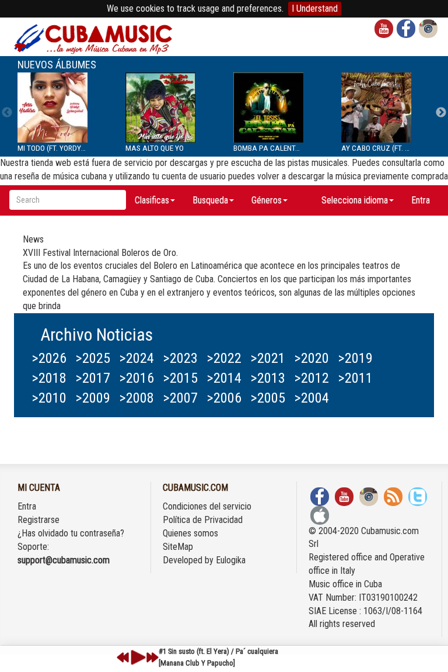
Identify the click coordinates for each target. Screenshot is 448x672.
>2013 (267, 378)
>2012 (311, 378)
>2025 (92, 358)
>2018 (49, 378)
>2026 (49, 358)
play (136, 657)
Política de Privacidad (203, 519)
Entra (420, 200)
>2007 (180, 398)
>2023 (180, 358)
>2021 (267, 358)
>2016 (136, 378)
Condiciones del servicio (207, 506)
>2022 (224, 358)
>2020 (311, 358)
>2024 (136, 358)
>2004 (311, 398)
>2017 (92, 378)
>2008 (136, 398)
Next (441, 113)
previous (123, 657)
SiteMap (178, 546)
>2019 (355, 358)
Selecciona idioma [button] (354, 200)
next (152, 657)
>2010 (49, 398)
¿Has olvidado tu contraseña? (71, 533)
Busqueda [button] (210, 200)
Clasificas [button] (152, 200)
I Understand (315, 8)
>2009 (92, 398)
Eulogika (231, 560)
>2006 (224, 398)
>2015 (180, 378)
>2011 (355, 378)
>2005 (267, 398)
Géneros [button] (266, 200)
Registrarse (39, 519)
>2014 (224, 378)
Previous (7, 113)
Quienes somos (190, 533)
